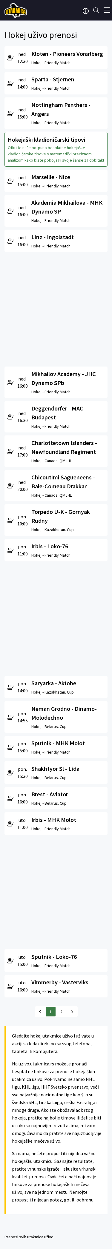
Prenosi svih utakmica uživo (28, 1236)
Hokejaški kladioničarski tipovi (46, 139)
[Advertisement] (56, 308)
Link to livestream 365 (16, 10)
